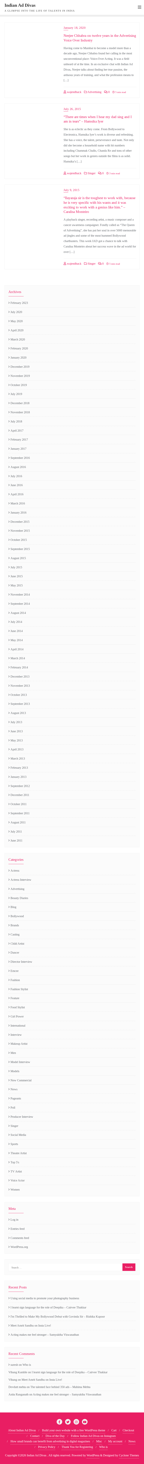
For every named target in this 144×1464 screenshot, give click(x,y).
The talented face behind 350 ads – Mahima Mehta (60, 1387)
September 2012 (20, 786)
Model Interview (20, 1062)
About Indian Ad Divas (22, 1430)
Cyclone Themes (129, 1455)
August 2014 (18, 612)
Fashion (15, 980)
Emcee (14, 970)
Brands (14, 925)
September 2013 (20, 703)
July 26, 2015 (72, 109)
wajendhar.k (73, 92)
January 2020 (18, 357)
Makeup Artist (18, 1043)
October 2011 (18, 804)
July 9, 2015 (71, 190)
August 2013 (18, 713)
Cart (113, 1430)
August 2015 (18, 558)
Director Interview (21, 961)
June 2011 (16, 840)
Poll (12, 1107)
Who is (26, 1364)
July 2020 (16, 312)
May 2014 (16, 640)
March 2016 (17, 503)
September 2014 (20, 603)
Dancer (14, 952)
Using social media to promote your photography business (44, 1298)
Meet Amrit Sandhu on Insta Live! (30, 1325)
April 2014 (16, 649)
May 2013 (16, 740)
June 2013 (16, 731)
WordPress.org (19, 1246)
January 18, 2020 (75, 27)
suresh (14, 1364)
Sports (14, 1144)
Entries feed (17, 1228)
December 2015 (19, 521)
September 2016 (20, 457)
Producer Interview (21, 1116)
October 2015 (18, 539)
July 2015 (16, 567)
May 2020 (16, 321)
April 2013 (16, 749)
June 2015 (16, 576)
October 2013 (18, 694)
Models (14, 1071)
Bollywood (17, 916)
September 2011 (20, 813)
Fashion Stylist (19, 989)
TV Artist (16, 1171)
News (13, 1089)
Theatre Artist (18, 1153)
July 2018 (16, 421)
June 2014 (16, 631)
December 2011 (19, 795)
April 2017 (16, 430)
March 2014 (17, 658)
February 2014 (19, 667)
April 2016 (16, 494)
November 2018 (20, 412)
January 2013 (18, 776)
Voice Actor (17, 1180)
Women (15, 1189)
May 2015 (16, 585)
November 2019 (20, 375)
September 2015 (20, 549)
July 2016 (16, 476)
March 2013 (17, 758)
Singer (91, 173)
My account (115, 1441)
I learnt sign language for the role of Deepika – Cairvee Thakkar (48, 1307)
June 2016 (16, 485)
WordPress (93, 1455)
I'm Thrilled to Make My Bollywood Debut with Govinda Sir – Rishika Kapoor (57, 1316)
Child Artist (17, 943)
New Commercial (21, 1080)
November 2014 (20, 594)
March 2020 (17, 339)
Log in (14, 1219)
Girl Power (17, 1016)
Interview (16, 1034)
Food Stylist (17, 1007)
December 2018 (19, 403)
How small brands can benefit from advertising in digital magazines (50, 1441)
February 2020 (19, 348)
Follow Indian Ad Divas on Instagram (93, 1435)
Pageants (15, 1098)
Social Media (18, 1134)
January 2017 (18, 448)
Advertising (94, 92)
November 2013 (20, 685)
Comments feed (19, 1238)
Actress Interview (20, 879)
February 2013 (19, 767)
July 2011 (16, 831)
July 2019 (16, 394)
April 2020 (16, 330)
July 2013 (16, 722)
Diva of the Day (55, 1435)
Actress (14, 870)
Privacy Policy (46, 1446)
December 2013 (19, 676)
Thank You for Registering (77, 1446)
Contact (34, 1435)
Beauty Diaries (19, 898)
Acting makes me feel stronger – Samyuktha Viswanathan (44, 1334)
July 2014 (16, 621)
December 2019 (19, 366)
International (17, 1025)
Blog (13, 907)
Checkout (128, 1430)
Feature (14, 998)
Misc (99, 1441)
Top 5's (14, 1162)
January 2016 (18, 512)
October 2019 (18, 385)
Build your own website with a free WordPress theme (73, 1430)
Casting (15, 934)
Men (13, 1052)
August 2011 (18, 822)
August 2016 (18, 467)
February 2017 (19, 439)
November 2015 (20, 530)
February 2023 (19, 302)
